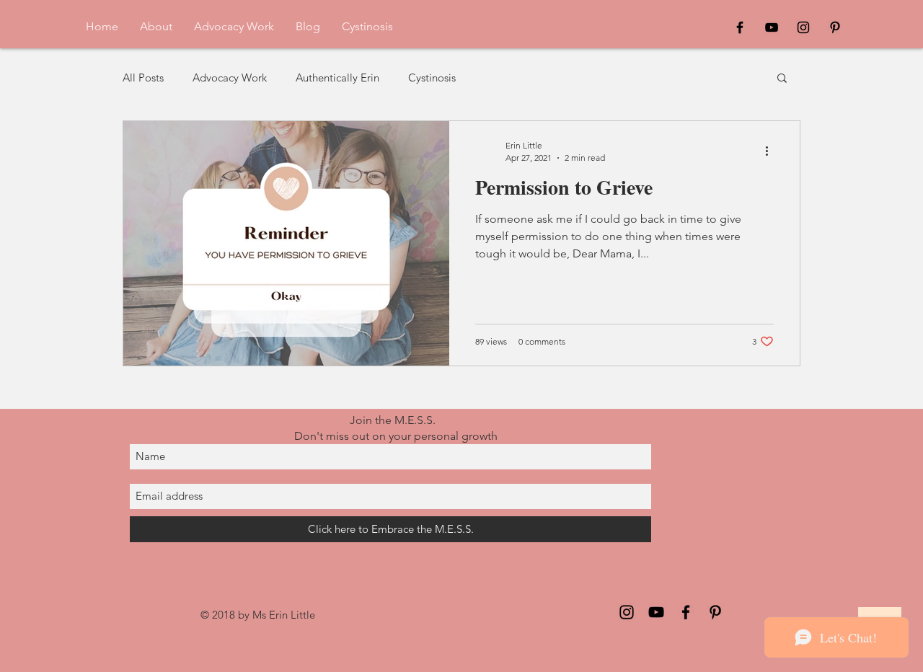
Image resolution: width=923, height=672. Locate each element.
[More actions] (771, 150)
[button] (782, 79)
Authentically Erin (337, 77)
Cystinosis (432, 77)
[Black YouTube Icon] (772, 27)
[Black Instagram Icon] (803, 27)
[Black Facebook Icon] (740, 27)
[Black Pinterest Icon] (835, 27)
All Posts (143, 77)
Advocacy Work (230, 77)
